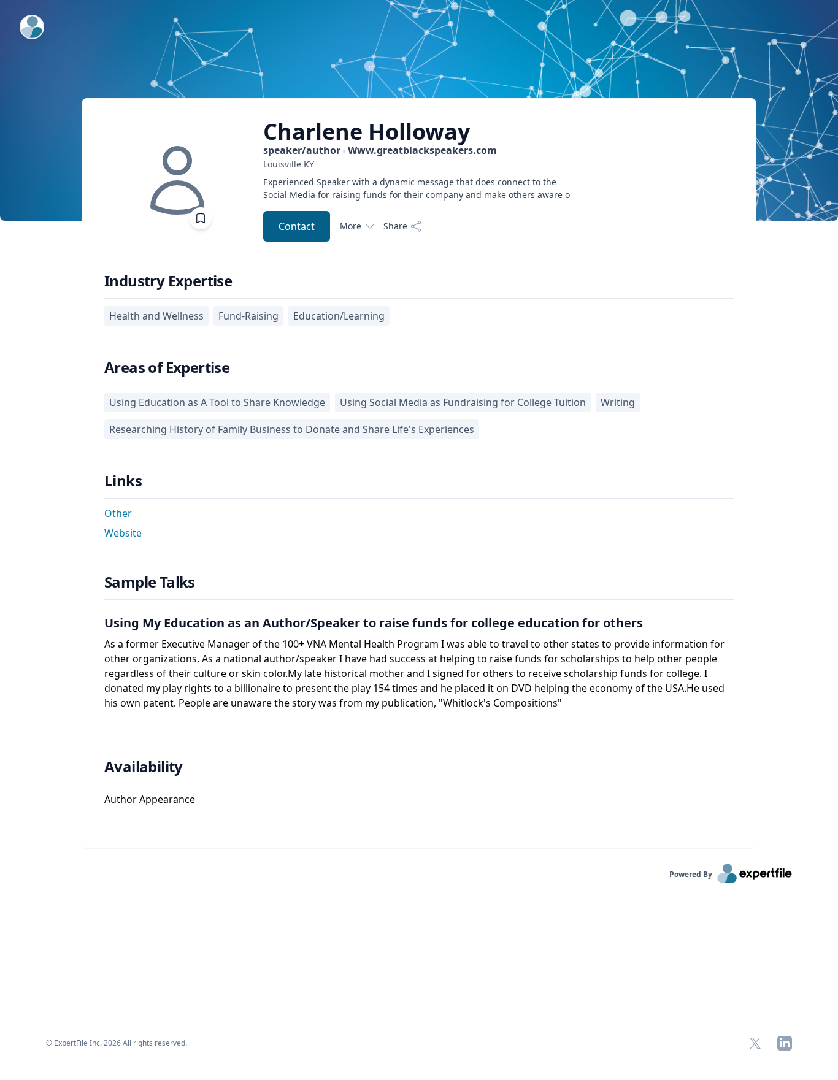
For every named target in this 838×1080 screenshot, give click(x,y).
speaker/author (380, 150)
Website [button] (123, 533)
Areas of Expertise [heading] (166, 367)
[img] (177, 180)
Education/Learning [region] (339, 316)
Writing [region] (618, 402)
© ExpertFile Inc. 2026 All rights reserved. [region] (116, 1043)
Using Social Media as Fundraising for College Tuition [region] (463, 402)
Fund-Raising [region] (248, 316)
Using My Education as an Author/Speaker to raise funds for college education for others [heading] (373, 623)
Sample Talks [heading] (149, 582)
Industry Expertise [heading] (168, 281)
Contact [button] (297, 226)
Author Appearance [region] (149, 799)
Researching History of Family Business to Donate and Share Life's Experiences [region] (291, 429)
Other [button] (118, 513)
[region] (416, 164)
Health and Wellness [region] (156, 316)
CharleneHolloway (366, 132)
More (350, 226)
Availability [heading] (143, 766)
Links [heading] (123, 481)
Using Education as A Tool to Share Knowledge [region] (217, 402)
